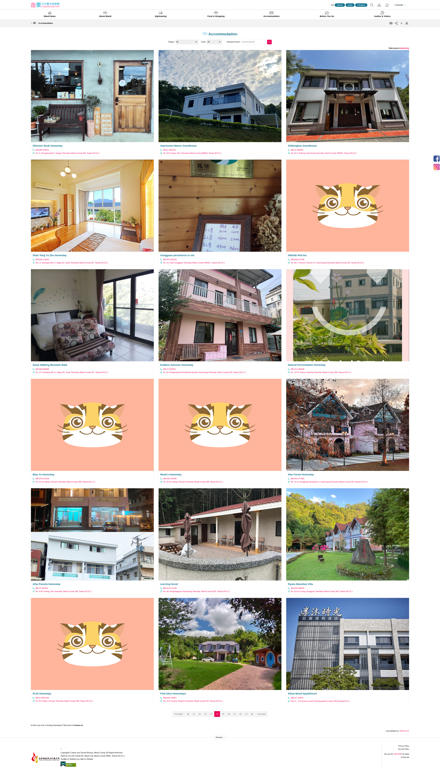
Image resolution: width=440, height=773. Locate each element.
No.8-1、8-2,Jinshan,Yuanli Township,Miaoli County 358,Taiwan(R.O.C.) (320, 701)
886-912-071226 (170, 588)
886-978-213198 (42, 479)
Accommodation (271, 16)
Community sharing (396, 23)
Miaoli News (50, 16)
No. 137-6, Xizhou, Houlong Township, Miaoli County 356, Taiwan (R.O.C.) (321, 372)
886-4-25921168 (42, 698)
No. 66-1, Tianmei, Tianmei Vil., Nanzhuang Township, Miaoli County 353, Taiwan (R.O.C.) (327, 263)
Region (171, 42)
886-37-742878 (297, 698)
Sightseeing (160, 16)
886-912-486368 (297, 369)
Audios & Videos (382, 16)
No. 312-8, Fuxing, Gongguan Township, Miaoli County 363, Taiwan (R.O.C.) (322, 591)
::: (329, 5)
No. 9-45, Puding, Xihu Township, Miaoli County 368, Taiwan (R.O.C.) (64, 591)
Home (387, 5)
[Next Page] (252, 714)
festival (340, 5)
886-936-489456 (297, 588)
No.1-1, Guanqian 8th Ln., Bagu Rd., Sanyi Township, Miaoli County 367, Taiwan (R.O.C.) (72, 263)
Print (391, 23)
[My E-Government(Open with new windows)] (63, 766)
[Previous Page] (188, 714)
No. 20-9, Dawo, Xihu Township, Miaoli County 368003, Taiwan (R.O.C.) (192, 153)
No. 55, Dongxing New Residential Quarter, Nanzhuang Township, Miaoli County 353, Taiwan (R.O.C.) (204, 372)
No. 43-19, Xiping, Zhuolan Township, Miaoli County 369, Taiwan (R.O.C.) (193, 482)
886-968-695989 (42, 369)
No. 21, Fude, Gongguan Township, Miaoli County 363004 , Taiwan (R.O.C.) (194, 263)
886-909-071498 (297, 260)
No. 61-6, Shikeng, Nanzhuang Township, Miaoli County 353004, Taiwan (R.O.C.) (324, 153)
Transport (361, 5)
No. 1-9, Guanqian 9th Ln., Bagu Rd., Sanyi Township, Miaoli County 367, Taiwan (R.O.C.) (72, 372)
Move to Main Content (9, 2)
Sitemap (379, 5)
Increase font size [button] (407, 23)
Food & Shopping (216, 16)
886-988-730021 (42, 150)
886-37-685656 (297, 150)
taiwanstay (404, 48)
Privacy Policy (403, 746)
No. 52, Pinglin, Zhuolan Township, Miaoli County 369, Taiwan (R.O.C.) (64, 701)
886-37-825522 (169, 369)
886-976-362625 (170, 260)
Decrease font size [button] (401, 23)
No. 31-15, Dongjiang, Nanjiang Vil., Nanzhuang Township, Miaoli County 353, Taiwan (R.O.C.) (329, 482)
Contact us (78, 725)
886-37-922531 (42, 588)
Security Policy (403, 749)
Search (372, 5)
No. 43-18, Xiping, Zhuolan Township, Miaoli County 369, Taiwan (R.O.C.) (65, 482)
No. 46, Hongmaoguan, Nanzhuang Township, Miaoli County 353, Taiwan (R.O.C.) (196, 591)
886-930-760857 (170, 698)
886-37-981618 (169, 150)
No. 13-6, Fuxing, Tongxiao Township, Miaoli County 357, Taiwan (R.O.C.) (193, 701)
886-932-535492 (170, 479)
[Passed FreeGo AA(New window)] (71, 766)
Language (399, 5)
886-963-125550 (42, 260)
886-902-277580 (297, 479)
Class (203, 42)
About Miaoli (105, 16)
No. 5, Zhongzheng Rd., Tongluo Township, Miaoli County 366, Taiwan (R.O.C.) (68, 153)
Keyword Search (233, 42)
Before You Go (327, 16)
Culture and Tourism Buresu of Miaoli (45, 5)
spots (350, 5)
